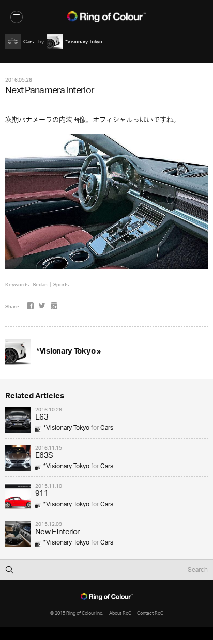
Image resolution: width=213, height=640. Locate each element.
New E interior (57, 532)
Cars (106, 428)
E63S (44, 456)
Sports (61, 284)
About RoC (120, 613)
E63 (41, 418)
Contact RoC (150, 613)
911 (41, 494)
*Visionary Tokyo (66, 428)
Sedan (40, 284)
